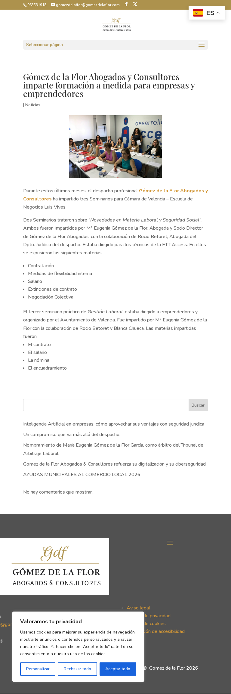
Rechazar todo (77, 669)
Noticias (32, 105)
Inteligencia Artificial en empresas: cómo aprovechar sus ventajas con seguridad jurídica (113, 424)
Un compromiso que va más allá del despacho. (71, 434)
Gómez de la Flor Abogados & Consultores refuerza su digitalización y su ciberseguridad (114, 464)
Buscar (198, 405)
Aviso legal (138, 608)
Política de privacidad (149, 615)
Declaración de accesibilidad (156, 631)
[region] (78, 647)
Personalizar (38, 669)
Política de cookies (146, 623)
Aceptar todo (117, 669)
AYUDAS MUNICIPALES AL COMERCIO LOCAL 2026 (81, 474)
